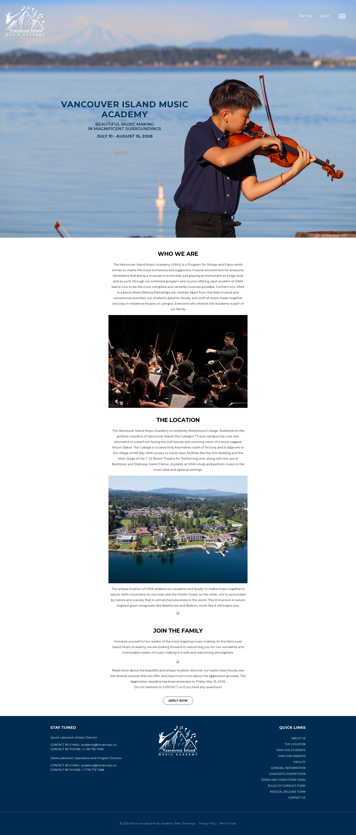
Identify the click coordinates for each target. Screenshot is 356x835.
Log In (325, 16)
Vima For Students (291, 750)
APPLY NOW (178, 700)
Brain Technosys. (185, 823)
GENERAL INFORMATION (288, 768)
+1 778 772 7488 (93, 770)
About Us (298, 738)
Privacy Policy (208, 823)
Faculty (300, 762)
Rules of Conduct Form (287, 785)
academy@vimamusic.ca (98, 744)
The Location (295, 744)
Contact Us (297, 797)
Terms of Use (227, 823)
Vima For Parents (292, 756)
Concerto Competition (287, 774)
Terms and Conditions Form (283, 780)
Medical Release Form (288, 791)
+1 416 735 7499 (93, 749)
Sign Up (305, 16)
